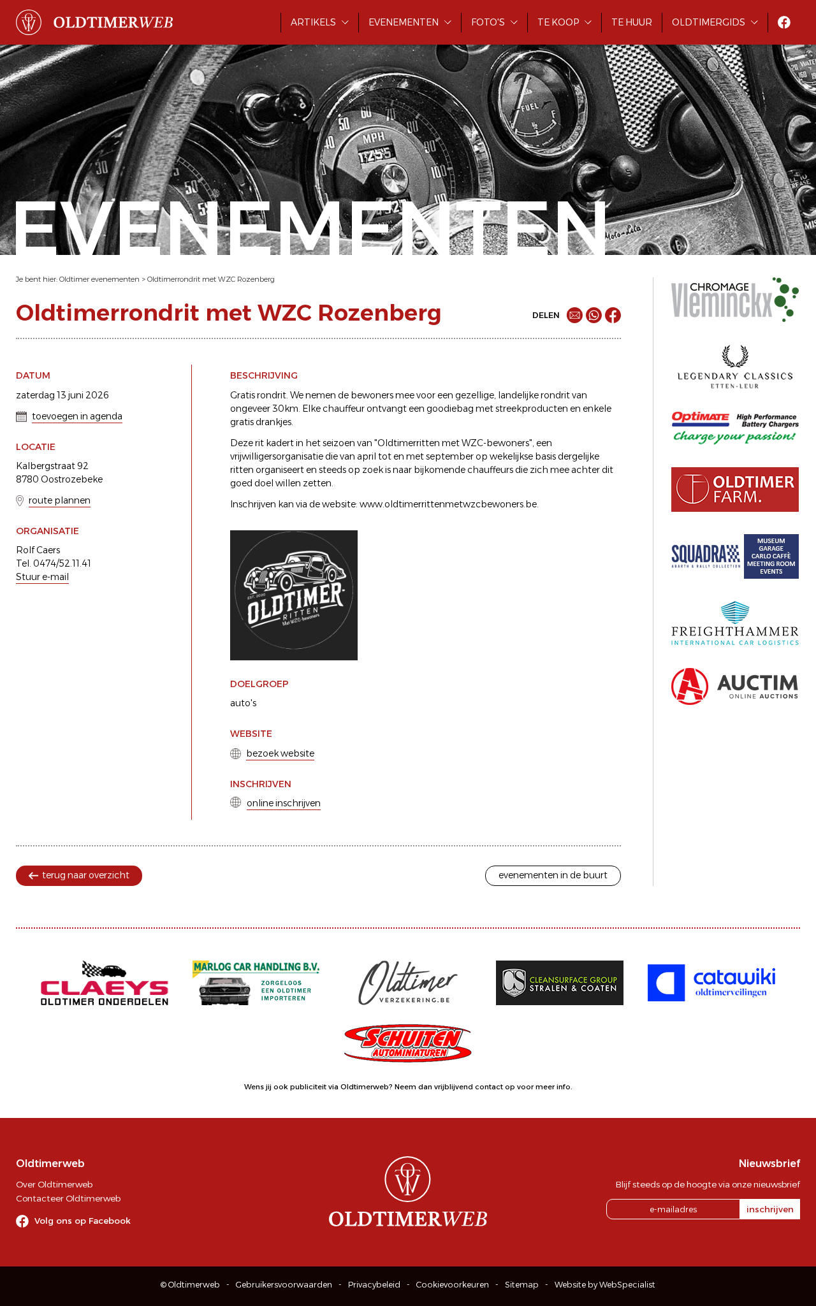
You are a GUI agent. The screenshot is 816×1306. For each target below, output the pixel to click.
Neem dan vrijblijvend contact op (455, 1086)
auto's (243, 703)
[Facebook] (613, 315)
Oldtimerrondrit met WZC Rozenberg (211, 279)
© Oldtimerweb (190, 1284)
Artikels (313, 22)
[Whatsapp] (594, 315)
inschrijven (770, 1209)
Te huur (631, 22)
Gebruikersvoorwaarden (284, 1284)
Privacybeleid (374, 1284)
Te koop (558, 22)
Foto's (488, 22)
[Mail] (575, 315)
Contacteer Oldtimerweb (68, 1198)
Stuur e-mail (42, 577)
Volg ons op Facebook (82, 1220)
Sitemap (522, 1284)
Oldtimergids (708, 22)
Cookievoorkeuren (452, 1284)
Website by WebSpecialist (605, 1284)
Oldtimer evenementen (99, 279)
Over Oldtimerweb (54, 1184)
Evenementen (403, 22)
